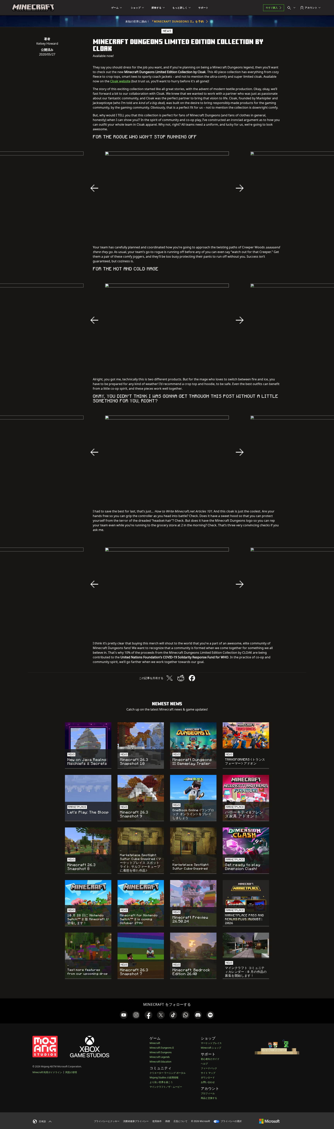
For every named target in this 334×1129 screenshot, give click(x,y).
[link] (124, 1015)
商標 (167, 1121)
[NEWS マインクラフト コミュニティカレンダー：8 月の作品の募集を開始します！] (246, 946)
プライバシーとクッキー (106, 1121)
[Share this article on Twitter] (169, 678)
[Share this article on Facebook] (192, 678)
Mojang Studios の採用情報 (164, 1077)
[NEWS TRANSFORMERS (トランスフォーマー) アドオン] (246, 735)
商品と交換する (209, 1098)
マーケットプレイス (211, 1043)
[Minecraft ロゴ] (33, 7)
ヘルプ (204, 1063)
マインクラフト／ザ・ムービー (166, 1086)
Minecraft (155, 1043)
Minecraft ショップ (211, 1047)
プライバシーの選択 (231, 1121)
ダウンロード (208, 1077)
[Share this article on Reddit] (180, 678)
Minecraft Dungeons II (162, 1047)
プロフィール (208, 1093)
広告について (180, 1121)
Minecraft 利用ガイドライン (47, 1072)
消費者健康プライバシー (136, 1121)
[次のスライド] (240, 188)
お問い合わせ (208, 1082)
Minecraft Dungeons (161, 1052)
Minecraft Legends (160, 1057)
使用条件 (157, 1121)
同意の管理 (71, 1072)
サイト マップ (208, 1072)
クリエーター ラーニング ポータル (168, 1072)
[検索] (292, 7)
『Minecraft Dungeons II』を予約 (177, 21)
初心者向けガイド (210, 1059)
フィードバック (209, 1068)
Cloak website (120, 81)
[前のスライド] (94, 188)
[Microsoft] (269, 1121)
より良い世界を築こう (161, 1082)
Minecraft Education (160, 1061)
